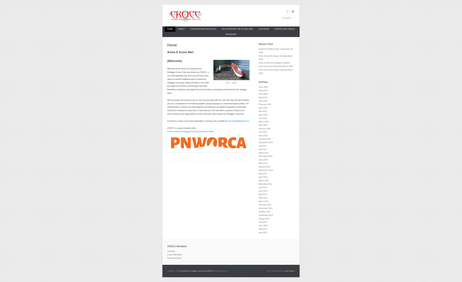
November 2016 (265, 156)
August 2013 (264, 219)
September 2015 (266, 170)
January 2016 (264, 167)
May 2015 (263, 174)
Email (293, 12)
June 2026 (263, 87)
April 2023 (263, 115)
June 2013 (263, 226)
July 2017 (263, 146)
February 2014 (265, 205)
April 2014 (263, 198)
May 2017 (263, 149)
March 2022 (264, 122)
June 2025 (263, 94)
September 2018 (266, 142)
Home (170, 29)
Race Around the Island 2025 (237, 29)
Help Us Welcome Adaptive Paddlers (274, 63)
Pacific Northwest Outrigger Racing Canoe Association (190, 131)
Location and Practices (203, 29)
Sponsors (231, 34)
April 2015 (263, 177)
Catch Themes (290, 271)
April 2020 (263, 125)
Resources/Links (174, 258)
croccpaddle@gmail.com (238, 121)
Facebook (288, 12)
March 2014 (264, 201)
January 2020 (264, 129)
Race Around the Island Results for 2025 (276, 66)
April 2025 (263, 101)
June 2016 (263, 160)
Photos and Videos (284, 29)
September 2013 (266, 215)
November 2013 (265, 208)
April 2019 (263, 136)
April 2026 (263, 90)
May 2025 (263, 97)
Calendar (263, 29)
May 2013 (263, 229)
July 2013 (263, 222)
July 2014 (263, 187)
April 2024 (263, 108)
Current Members (174, 255)
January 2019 (264, 139)
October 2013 (264, 212)
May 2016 (263, 163)
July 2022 (263, 118)
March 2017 (264, 153)
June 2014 (263, 191)
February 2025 (265, 104)
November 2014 (265, 184)
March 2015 (264, 181)
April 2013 (263, 232)
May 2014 (263, 194)
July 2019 (263, 132)
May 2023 (263, 111)
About (181, 29)
